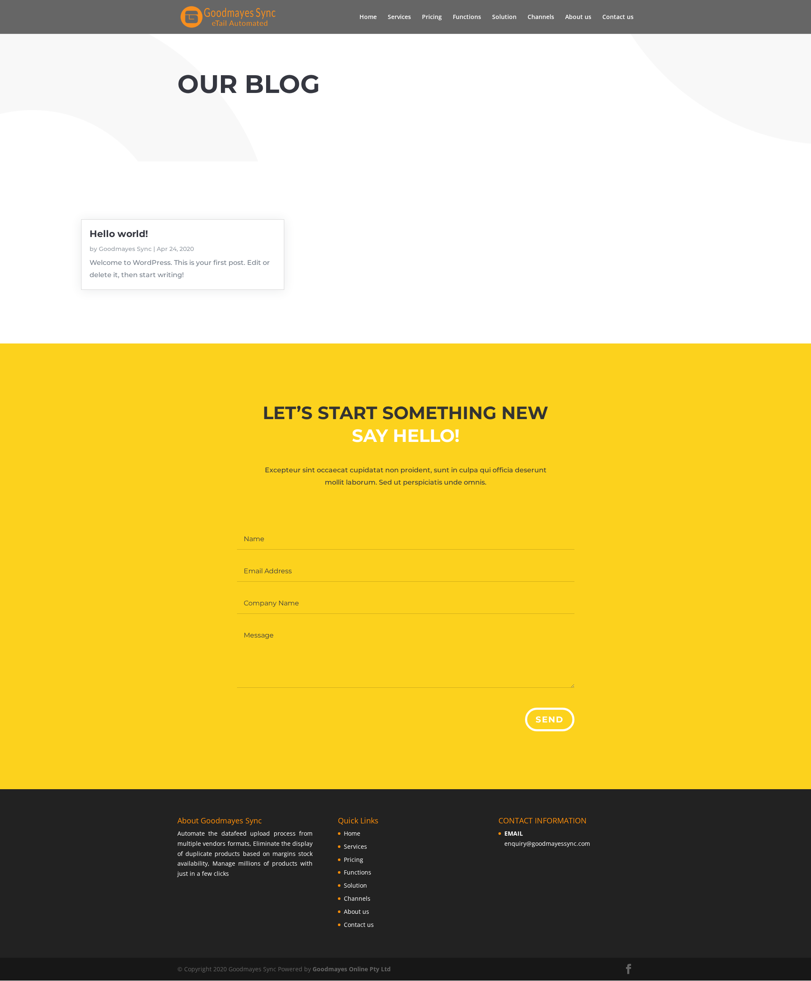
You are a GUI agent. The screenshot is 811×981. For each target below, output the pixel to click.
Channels (541, 17)
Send (550, 719)
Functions (467, 17)
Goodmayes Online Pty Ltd (352, 969)
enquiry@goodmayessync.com (547, 843)
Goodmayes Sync (125, 249)
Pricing (432, 17)
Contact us (618, 17)
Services (399, 17)
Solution (504, 17)
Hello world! (119, 234)
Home (368, 17)
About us (578, 17)
